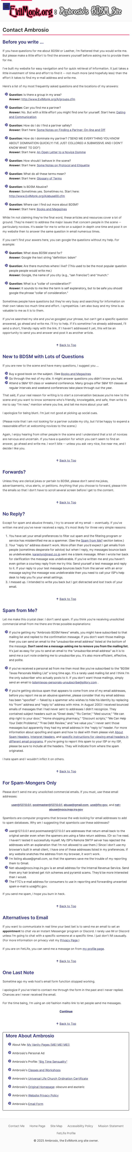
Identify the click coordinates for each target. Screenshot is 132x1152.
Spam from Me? (92, 540)
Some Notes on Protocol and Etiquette (63, 165)
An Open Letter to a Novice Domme (61, 152)
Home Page (37, 1126)
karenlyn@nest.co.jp (46, 554)
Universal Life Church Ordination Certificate (58, 1078)
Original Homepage (41, 1087)
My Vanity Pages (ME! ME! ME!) (48, 1044)
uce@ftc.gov (98, 805)
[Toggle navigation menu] (6, 6)
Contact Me (16, 1126)
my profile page (93, 948)
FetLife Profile (66, 1133)
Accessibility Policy (80, 1126)
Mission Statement (111, 1126)
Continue (66, 1011)
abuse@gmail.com (76, 805)
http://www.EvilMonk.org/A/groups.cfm (48, 99)
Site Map (56, 1126)
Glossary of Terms (49, 178)
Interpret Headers (42, 736)
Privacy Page (69, 940)
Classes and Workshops (44, 1070)
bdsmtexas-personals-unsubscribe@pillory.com (64, 682)
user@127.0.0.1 (21, 805)
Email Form (35, 1104)
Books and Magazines (52, 209)
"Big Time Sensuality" (52, 1061)
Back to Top (68, 345)
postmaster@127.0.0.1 (47, 805)
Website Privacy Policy (43, 1095)
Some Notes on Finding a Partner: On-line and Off (71, 130)
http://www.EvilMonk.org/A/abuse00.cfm (37, 196)
